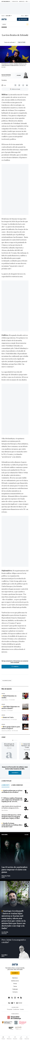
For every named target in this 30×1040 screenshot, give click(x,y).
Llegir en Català (21, 42)
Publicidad (15, 989)
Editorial (9, 748)
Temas (15, 986)
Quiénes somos (15, 980)
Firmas (15, 983)
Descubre (5, 834)
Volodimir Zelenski (6, 680)
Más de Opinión (7, 689)
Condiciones (16, 1009)
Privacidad (9, 1009)
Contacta (15, 992)
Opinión (4, 24)
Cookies (22, 1009)
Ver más (26, 834)
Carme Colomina (6, 74)
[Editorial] (9, 755)
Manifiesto (15, 978)
